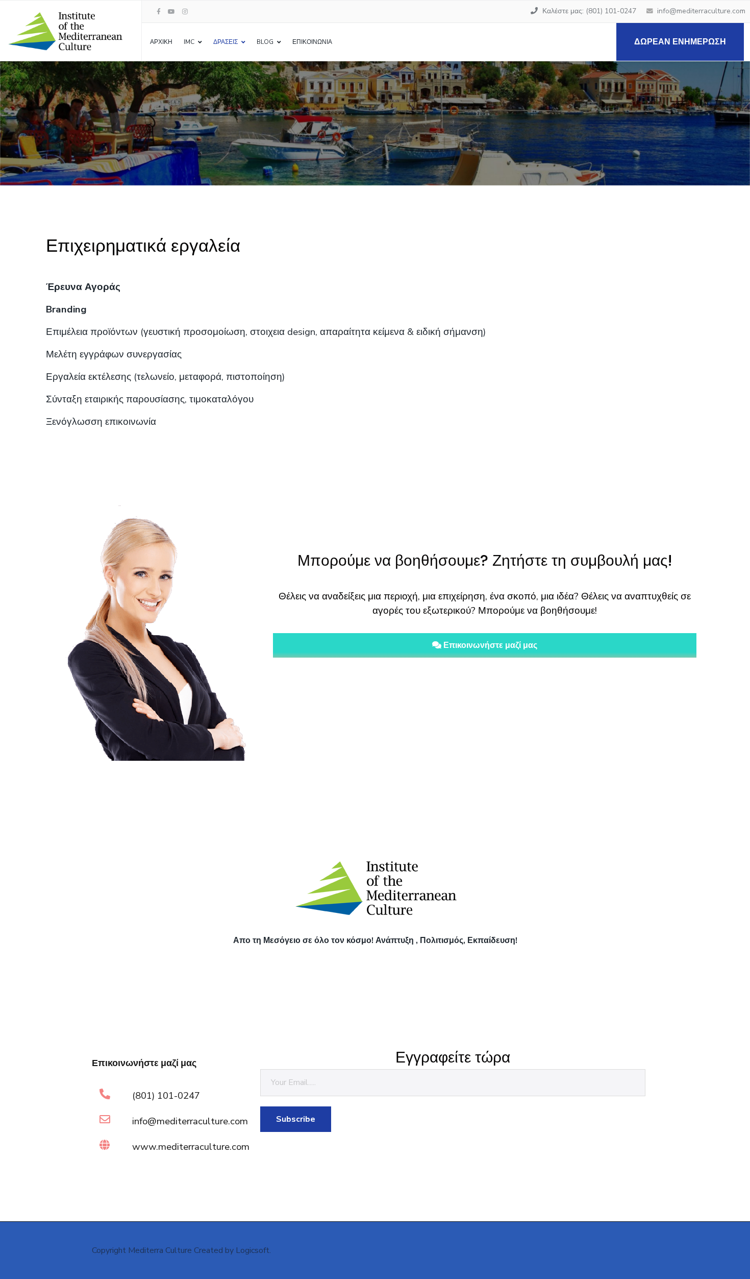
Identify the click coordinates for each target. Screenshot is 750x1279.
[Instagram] (185, 12)
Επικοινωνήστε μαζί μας (489, 645)
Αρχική (161, 42)
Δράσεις (225, 42)
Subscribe (295, 1119)
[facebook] (159, 12)
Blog (265, 42)
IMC (189, 42)
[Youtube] (171, 12)
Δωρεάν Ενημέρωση (680, 41)
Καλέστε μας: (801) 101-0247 (589, 11)
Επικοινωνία (312, 42)
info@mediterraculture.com (701, 11)
